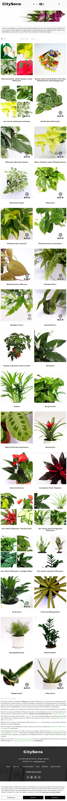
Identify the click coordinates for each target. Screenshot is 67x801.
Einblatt (50, 366)
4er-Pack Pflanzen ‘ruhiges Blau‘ (17, 571)
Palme (17, 406)
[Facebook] (27, 777)
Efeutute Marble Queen (16, 162)
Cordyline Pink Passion (50, 488)
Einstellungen (11, 797)
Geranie (38, 722)
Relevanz (48, 39)
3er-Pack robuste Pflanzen (50, 571)
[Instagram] (39, 777)
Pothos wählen (8, 720)
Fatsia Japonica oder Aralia (16, 366)
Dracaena (16, 612)
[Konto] (34, 4)
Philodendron (54, 726)
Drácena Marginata (50, 612)
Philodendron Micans (16, 284)
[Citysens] (12, 4)
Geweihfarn (50, 325)
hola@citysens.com (39, 761)
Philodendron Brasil (17, 243)
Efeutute (50, 203)
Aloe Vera (50, 693)
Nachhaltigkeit (27, 766)
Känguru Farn (16, 325)
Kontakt (45, 766)
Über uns (16, 766)
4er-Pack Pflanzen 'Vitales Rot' (17, 529)
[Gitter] (2, 39)
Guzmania (50, 447)
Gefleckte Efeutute (50, 121)
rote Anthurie (55, 731)
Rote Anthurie (17, 488)
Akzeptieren (55, 797)
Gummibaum (28, 740)
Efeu (9, 728)
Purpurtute (50, 406)
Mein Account (56, 766)
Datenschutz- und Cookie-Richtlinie (51, 792)
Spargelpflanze (16, 652)
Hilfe (8, 766)
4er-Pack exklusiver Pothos (16, 121)
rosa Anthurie (15, 732)
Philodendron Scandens (50, 243)
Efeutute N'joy (17, 203)
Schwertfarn (50, 284)
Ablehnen (33, 797)
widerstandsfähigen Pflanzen (23, 739)
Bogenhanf (16, 693)
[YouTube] (31, 777)
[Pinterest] (35, 777)
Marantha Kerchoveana (16, 447)
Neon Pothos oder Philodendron (50, 162)
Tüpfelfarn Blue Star (58, 713)
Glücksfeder (50, 652)
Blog (37, 766)
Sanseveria (62, 718)
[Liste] (5, 39)
